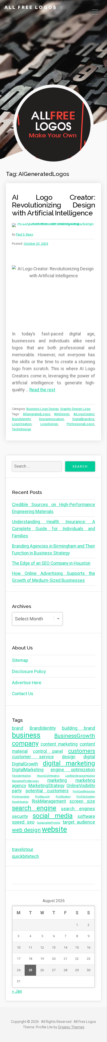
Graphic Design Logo (75, 409)
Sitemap (20, 660)
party (17, 790)
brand (17, 728)
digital (89, 756)
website (54, 829)
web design (26, 830)
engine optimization (73, 769)
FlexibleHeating (21, 775)
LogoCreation (22, 424)
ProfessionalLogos (80, 424)
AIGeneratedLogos (36, 414)
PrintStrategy (63, 796)
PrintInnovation (20, 796)
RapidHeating (20, 801)
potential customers (47, 790)
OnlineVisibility (80, 785)
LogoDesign (49, 424)
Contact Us (22, 693)
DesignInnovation (51, 419)
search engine (34, 808)
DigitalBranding (83, 419)
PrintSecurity (42, 796)
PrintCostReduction (84, 791)
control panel (48, 751)
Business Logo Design (42, 409)
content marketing (59, 744)
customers (81, 751)
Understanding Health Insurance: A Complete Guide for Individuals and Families (53, 528)
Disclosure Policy (29, 671)
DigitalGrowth (25, 763)
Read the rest (42, 389)
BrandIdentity (21, 419)
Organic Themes (71, 1027)
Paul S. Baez (24, 234)
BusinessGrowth (74, 735)
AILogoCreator (83, 414)
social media (53, 815)
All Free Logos (30, 7)
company (25, 743)
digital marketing (69, 763)
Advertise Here (26, 682)
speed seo (23, 822)
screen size (82, 801)
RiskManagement (49, 801)
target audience (79, 822)
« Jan (17, 991)
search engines (78, 808)
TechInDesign (21, 429)
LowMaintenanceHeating (80, 775)
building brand (78, 728)
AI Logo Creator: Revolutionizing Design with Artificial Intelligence (53, 205)
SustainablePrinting (48, 822)
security (20, 816)
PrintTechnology (85, 796)
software (86, 816)
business (26, 735)
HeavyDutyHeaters (48, 775)
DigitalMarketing (28, 769)
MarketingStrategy (46, 785)
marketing (57, 780)
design (68, 756)
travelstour (22, 849)
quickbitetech (25, 856)
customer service (33, 756)
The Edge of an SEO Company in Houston (51, 563)
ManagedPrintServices (25, 781)
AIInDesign (61, 414)
